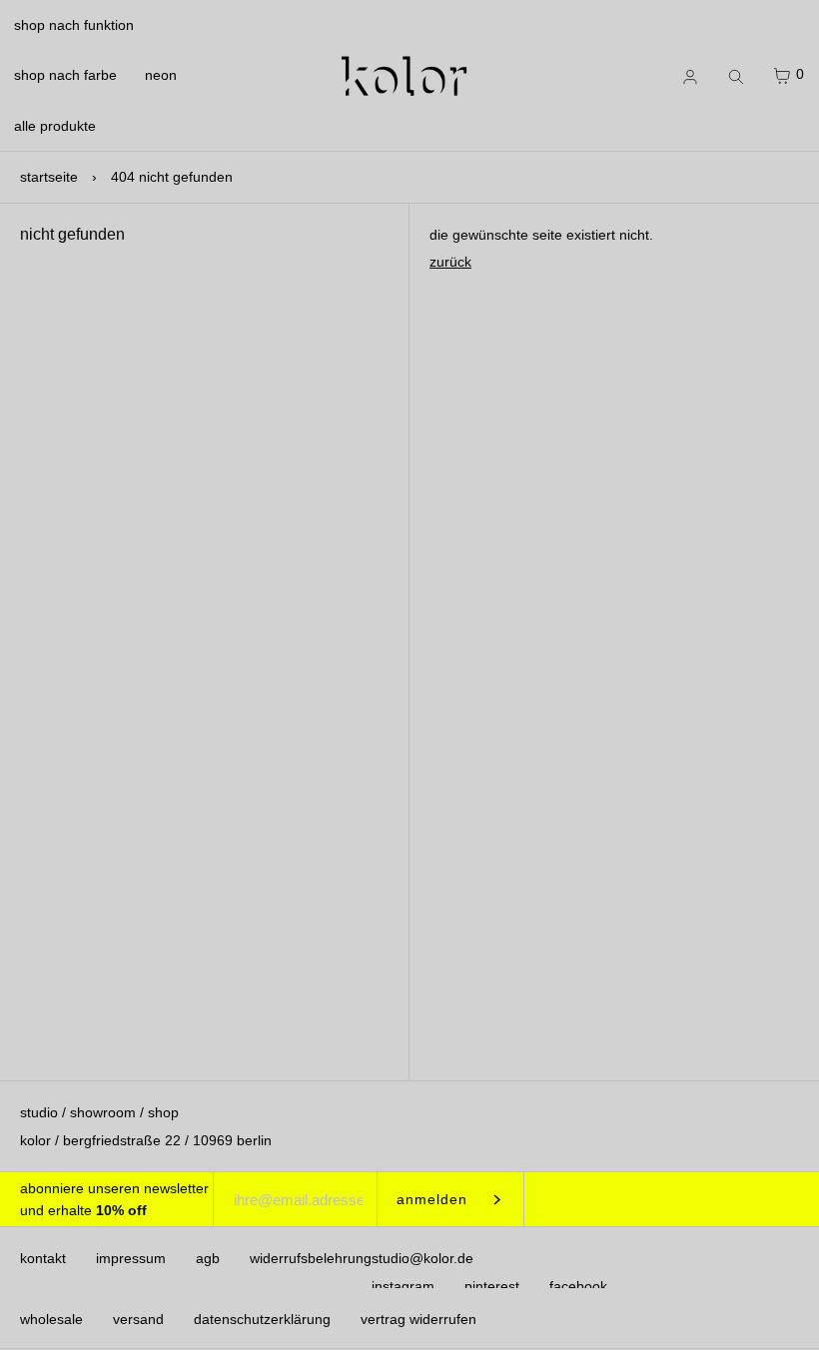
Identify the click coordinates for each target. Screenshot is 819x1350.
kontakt (43, 1258)
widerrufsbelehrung (311, 1258)
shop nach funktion (74, 25)
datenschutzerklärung (262, 1319)
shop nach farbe (65, 75)
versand (138, 1319)
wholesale (51, 1319)
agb (208, 1258)
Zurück (450, 262)
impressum (131, 1258)
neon (161, 75)
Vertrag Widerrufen (418, 1319)
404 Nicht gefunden (172, 177)
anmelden (432, 1199)
